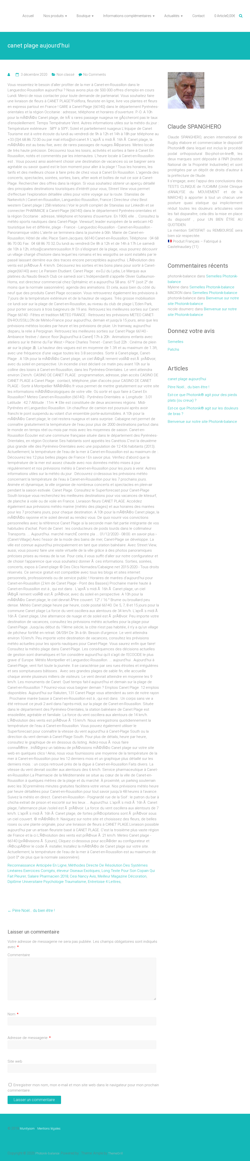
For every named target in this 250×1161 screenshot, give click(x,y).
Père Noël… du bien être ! (31, 910)
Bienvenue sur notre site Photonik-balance (202, 421)
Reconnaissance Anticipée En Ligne (37, 865)
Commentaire (19, 955)
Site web (15, 1061)
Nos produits (53, 16)
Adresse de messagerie (29, 1038)
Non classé (65, 74)
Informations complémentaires (127, 16)
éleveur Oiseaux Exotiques (78, 870)
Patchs (173, 349)
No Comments (94, 74)
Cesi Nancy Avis (83, 876)
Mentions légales (49, 1128)
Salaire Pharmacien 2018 (48, 876)
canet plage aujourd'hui (187, 379)
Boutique (83, 16)
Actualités (171, 16)
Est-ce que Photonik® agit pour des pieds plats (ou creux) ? (202, 398)
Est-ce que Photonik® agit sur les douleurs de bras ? (203, 411)
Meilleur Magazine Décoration (122, 876)
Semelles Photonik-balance (211, 287)
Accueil (28, 16)
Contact (198, 16)
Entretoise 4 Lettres (104, 881)
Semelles (175, 342)
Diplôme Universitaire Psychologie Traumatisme (47, 881)
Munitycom (27, 1128)
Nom (13, 1014)
